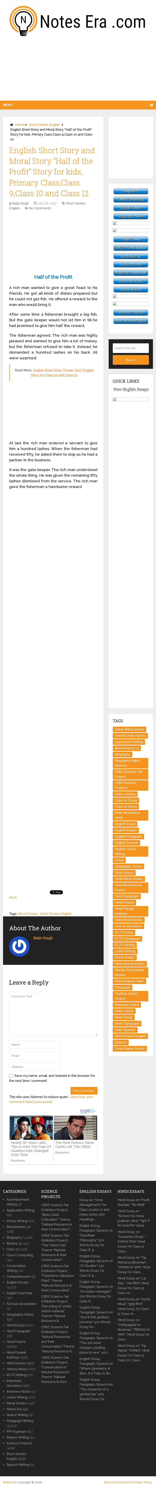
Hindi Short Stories (129, 920)
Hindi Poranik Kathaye (124, 911)
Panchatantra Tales (129, 981)
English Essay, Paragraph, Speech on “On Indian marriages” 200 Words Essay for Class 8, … (96, 1291)
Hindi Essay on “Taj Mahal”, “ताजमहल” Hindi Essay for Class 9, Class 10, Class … (134, 1353)
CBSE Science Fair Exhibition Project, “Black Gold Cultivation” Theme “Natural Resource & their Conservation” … (56, 1217)
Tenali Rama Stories (130, 1049)
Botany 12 (14, 1243)
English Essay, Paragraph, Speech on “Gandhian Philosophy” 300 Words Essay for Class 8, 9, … (96, 1238)
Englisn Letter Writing (125, 851)
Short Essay (124, 1017)
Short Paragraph (127, 1023)
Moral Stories (28, 914)
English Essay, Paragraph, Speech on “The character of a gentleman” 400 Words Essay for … (96, 1389)
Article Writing (16, 1221)
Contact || (126, 1482)
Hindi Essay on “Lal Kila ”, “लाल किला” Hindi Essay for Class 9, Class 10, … (133, 1285)
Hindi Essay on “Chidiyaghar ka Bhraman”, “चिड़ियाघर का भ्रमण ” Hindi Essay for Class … (134, 1329)
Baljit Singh (20, 203)
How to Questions (128, 926)
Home (20, 125)
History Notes (16, 1369)
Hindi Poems (124, 902)
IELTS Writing (125, 945)
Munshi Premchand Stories (129, 972)
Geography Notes (128, 866)
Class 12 (12, 1249)
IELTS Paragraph (127, 939)
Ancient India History (130, 736)
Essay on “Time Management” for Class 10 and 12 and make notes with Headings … (94, 1209)
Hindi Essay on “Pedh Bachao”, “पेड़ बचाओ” (134, 1202)
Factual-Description (21, 1304)
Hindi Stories (15, 1363)
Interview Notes (18, 1391)
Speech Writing (17, 1465)
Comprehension (18, 1276)
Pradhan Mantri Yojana (126, 996)
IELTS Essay (124, 932)
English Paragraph (128, 836)
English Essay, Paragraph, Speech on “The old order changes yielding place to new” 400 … (96, 1342)
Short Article (124, 1011)
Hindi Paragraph (127, 896)
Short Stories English (44, 125)
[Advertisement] (78, 72)
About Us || (111, 1482)
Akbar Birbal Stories (129, 729)
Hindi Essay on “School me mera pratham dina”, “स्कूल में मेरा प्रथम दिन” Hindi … (133, 1218)
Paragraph (122, 987)
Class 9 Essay (125, 794)
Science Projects (19, 1443)
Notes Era (14, 1409)
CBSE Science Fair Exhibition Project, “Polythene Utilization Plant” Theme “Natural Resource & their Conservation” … (57, 1278)
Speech (121, 1042)
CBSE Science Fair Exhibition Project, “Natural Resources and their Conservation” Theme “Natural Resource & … (57, 1339)
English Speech (126, 843)
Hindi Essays (124, 873)
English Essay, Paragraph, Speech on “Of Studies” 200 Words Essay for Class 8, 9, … (96, 1265)
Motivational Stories (130, 964)
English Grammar (19, 1293)
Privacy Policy (142, 1482)
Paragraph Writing (19, 1421)
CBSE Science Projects (125, 785)
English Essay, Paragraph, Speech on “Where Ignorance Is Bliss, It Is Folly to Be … (96, 1366)
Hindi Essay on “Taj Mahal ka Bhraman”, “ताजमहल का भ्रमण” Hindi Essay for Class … (134, 1265)
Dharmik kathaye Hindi (127, 815)
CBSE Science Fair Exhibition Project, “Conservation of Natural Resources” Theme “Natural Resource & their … (55, 1370)
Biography (122, 754)
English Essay (125, 824)
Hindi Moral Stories (129, 879)
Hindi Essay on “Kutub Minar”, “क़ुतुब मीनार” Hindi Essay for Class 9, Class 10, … (134, 1306)
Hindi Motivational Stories (128, 887)
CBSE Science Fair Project (128, 774)
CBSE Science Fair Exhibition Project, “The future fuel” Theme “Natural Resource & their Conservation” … (55, 1248)
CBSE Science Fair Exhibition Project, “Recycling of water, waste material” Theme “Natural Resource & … (56, 1309)
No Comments (40, 208)
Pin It (13, 898)
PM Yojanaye (16, 1431)
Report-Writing (17, 1437)
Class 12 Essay (126, 806)
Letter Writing (125, 951)
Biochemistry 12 (127, 748)
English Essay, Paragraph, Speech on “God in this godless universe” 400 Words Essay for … (96, 1317)
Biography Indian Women (127, 763)
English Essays (126, 830)
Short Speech (125, 1030)
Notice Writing (17, 1415)
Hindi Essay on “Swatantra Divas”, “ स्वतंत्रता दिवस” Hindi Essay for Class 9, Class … (132, 1241)
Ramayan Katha (127, 1005)
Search (130, 359)
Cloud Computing (19, 1255)
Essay (119, 860)
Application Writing (129, 742)
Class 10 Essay (126, 800)
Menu (8, 105)
